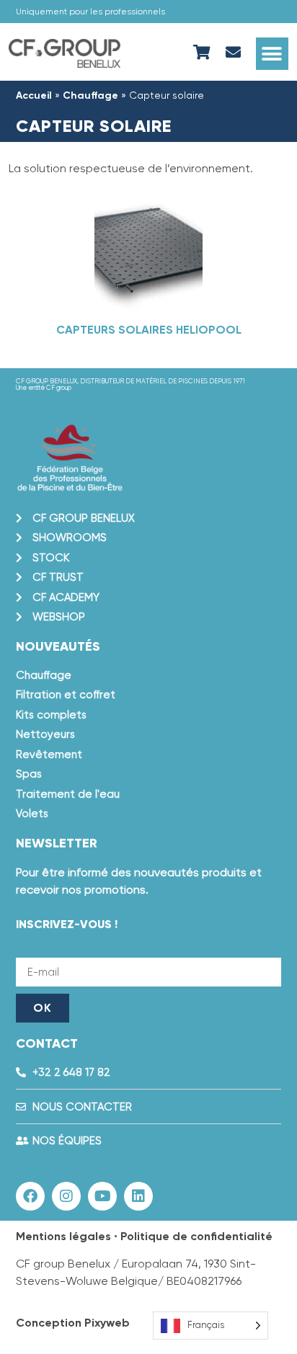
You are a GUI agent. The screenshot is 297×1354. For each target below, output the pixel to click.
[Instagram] (66, 1196)
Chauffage (90, 95)
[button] (272, 53)
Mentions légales (63, 1236)
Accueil (34, 95)
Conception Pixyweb (73, 1322)
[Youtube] (102, 1196)
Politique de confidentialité (196, 1236)
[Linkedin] (138, 1196)
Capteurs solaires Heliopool (148, 330)
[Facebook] (30, 1196)
